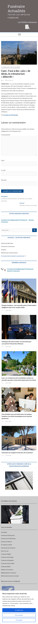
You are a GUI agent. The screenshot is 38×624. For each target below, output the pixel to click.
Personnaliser (19, 615)
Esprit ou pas (4, 551)
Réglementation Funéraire (8, 573)
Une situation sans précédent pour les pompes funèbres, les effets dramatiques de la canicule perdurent (17, 416)
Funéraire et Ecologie (7, 557)
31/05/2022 (10, 80)
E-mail (3, 170)
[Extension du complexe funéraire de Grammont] (19, 437)
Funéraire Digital (6, 554)
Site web (3, 180)
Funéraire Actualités (16, 8)
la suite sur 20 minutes (11, 115)
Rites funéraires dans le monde (10, 576)
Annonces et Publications (8, 538)
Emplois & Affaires (6, 541)
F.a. (3, 80)
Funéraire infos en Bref (10, 67)
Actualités (4, 532)
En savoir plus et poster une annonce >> (13, 256)
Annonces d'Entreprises (8, 535)
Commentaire (6, 135)
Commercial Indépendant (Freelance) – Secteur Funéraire (17, 221)
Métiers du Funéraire (7, 569)
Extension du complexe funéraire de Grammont (17, 452)
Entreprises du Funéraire (8, 548)
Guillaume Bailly (6, 566)
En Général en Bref (6, 544)
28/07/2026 (8, 346)
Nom (3, 160)
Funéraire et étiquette (7, 560)
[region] (19, 607)
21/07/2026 (8, 455)
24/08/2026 (8, 310)
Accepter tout (19, 610)
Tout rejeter (19, 620)
